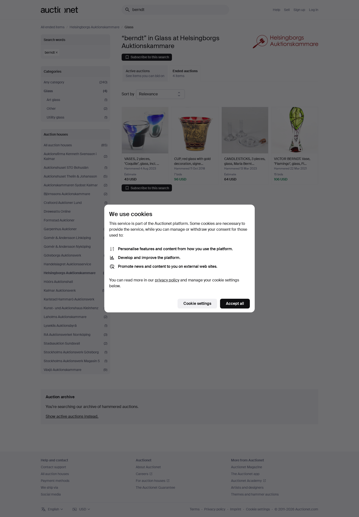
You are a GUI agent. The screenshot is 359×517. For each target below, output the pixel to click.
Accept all (235, 303)
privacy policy (167, 280)
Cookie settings (197, 303)
